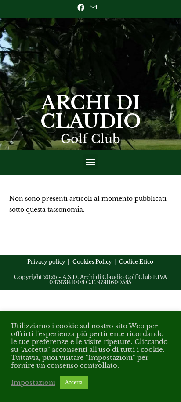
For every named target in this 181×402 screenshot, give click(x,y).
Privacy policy (46, 261)
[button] (90, 161)
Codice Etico (136, 261)
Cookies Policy (92, 261)
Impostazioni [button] (33, 383)
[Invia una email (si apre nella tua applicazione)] (93, 7)
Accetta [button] (74, 382)
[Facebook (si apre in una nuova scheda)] (82, 7)
